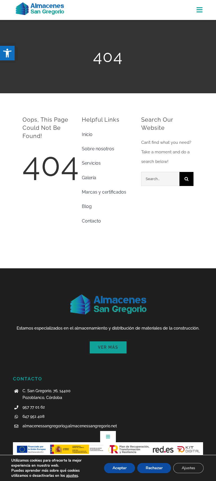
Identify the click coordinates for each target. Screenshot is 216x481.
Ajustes (188, 468)
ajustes (72, 475)
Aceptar (119, 468)
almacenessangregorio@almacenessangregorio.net (69, 426)
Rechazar (154, 468)
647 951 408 (33, 416)
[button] (7, 53)
